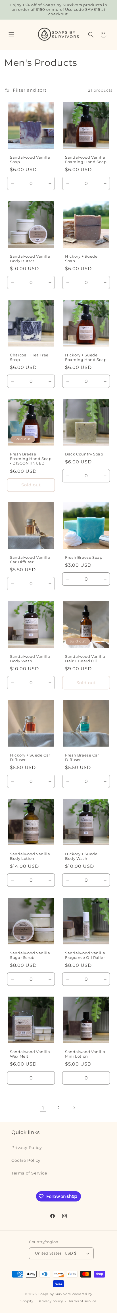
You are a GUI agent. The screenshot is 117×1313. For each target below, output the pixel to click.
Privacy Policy (26, 1147)
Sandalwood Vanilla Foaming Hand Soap (86, 159)
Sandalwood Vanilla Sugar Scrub (30, 955)
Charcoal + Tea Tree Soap (29, 357)
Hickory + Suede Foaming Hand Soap (86, 357)
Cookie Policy (26, 1160)
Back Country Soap (84, 454)
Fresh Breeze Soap (84, 557)
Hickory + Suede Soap (81, 258)
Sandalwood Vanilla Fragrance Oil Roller (85, 955)
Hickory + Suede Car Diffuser (30, 757)
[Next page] (74, 1108)
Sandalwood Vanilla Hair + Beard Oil (85, 658)
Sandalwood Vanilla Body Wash (30, 658)
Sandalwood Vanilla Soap (30, 159)
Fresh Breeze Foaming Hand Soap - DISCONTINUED (31, 458)
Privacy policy (51, 1301)
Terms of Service (29, 1173)
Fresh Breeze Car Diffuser (82, 757)
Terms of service (82, 1301)
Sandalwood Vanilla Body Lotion (30, 856)
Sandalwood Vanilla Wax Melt (30, 1054)
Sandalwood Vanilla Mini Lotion (85, 1054)
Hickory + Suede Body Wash (81, 856)
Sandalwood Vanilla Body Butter (30, 258)
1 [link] (43, 1108)
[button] (11, 34)
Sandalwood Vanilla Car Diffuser (30, 559)
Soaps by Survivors (55, 1294)
